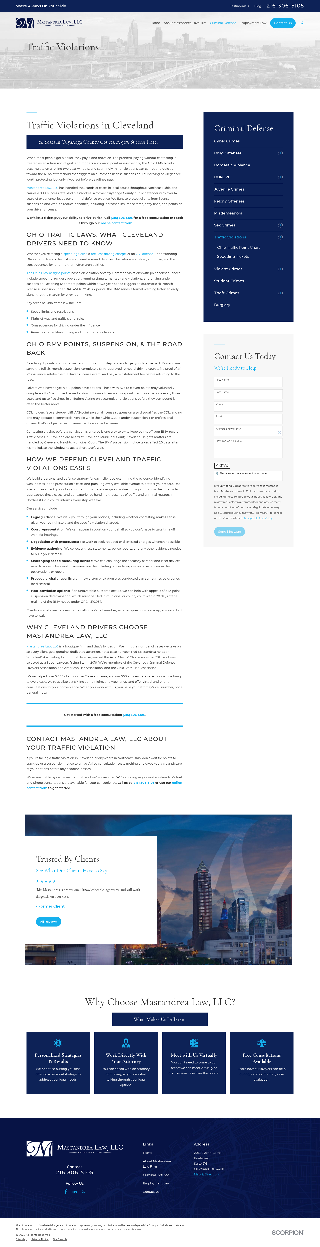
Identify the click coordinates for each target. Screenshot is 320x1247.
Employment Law (156, 1183)
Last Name (222, 392)
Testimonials (239, 6)
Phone (220, 404)
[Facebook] (66, 1191)
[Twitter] (83, 1191)
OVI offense (144, 254)
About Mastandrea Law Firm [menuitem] (185, 23)
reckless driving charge (108, 254)
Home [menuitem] (155, 23)
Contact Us (151, 1192)
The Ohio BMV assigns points (48, 273)
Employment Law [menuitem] (253, 23)
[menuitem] (248, 141)
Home (147, 1153)
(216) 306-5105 (122, 218)
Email (219, 416)
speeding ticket (75, 254)
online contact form (116, 223)
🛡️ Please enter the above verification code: (241, 473)
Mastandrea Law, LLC (42, 188)
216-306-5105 (285, 5)
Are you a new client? (228, 428)
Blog (257, 6)
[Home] (49, 23)
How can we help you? (229, 441)
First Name (222, 379)
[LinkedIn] (74, 1191)
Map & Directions (207, 1174)
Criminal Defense (156, 1175)
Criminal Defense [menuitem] (223, 23)
